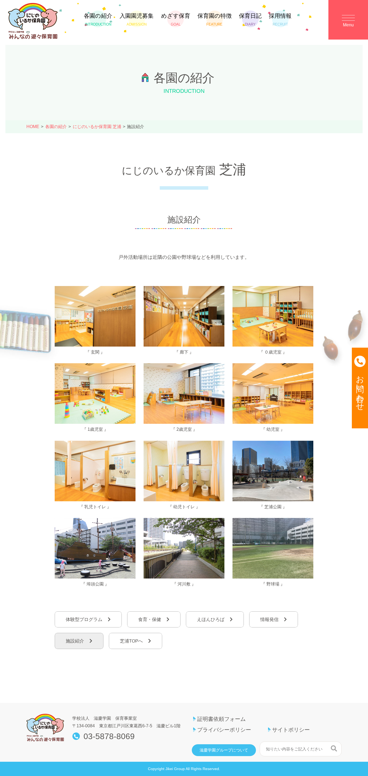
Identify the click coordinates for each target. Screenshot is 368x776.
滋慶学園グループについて (224, 750)
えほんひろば (210, 619)
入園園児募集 (137, 19)
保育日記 (250, 19)
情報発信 (269, 619)
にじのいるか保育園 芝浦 (97, 126)
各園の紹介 (98, 19)
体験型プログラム (84, 619)
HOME (32, 126)
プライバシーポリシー (224, 730)
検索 (334, 748)
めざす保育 (175, 19)
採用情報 (280, 19)
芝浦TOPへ (131, 641)
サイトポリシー (291, 730)
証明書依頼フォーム (221, 719)
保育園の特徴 (214, 19)
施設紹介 (75, 641)
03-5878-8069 (109, 736)
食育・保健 (149, 619)
